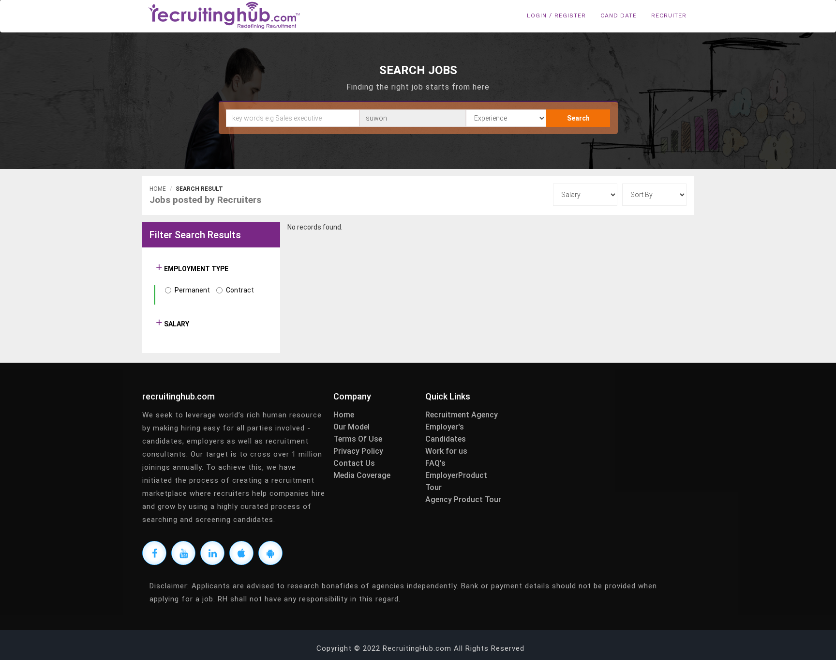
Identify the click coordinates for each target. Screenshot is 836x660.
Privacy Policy (358, 451)
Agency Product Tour (463, 499)
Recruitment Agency (461, 414)
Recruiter (669, 15)
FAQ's (435, 463)
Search (578, 118)
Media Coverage (361, 475)
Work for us (446, 451)
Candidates (445, 439)
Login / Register (556, 15)
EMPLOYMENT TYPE (195, 269)
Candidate (618, 15)
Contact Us (354, 463)
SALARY (176, 324)
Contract (240, 290)
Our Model (351, 426)
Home (157, 188)
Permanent (192, 290)
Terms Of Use (357, 439)
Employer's (444, 426)
